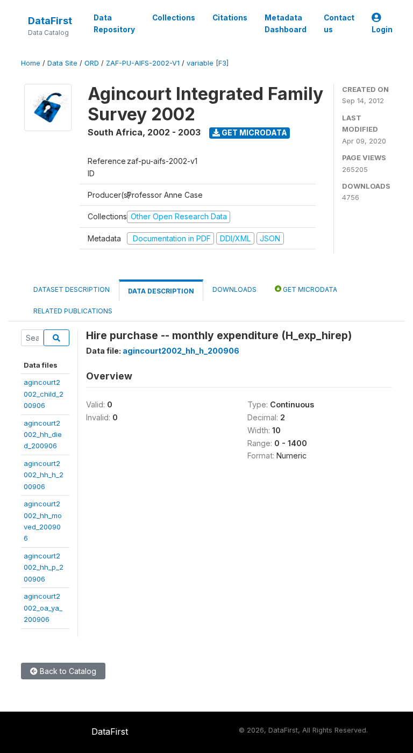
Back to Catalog (67, 671)
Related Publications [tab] (72, 311)
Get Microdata (253, 132)
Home (30, 63)
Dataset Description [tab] (71, 289)
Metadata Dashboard (286, 23)
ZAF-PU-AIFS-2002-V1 (143, 63)
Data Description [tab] (161, 291)
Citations (229, 17)
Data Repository (114, 23)
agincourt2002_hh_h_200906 (43, 475)
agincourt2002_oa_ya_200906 (43, 607)
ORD (91, 63)
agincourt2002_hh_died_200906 (43, 434)
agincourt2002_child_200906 (43, 394)
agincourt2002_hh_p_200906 (43, 567)
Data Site (62, 63)
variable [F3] (208, 63)
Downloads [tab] (234, 289)
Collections (173, 17)
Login (382, 29)
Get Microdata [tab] (309, 289)
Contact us (339, 23)
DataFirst (50, 20)
